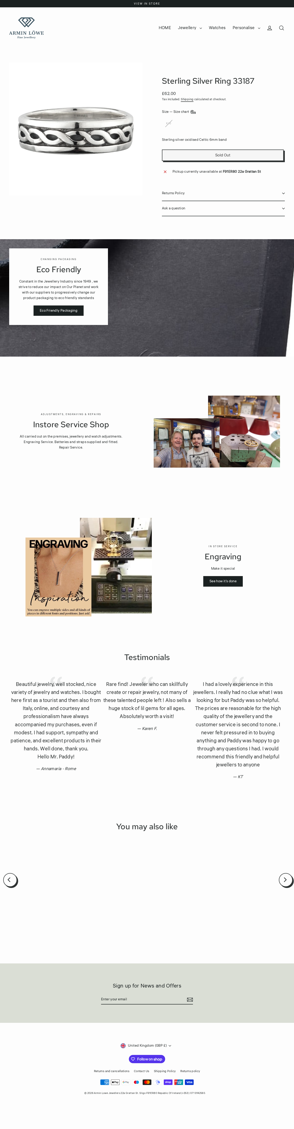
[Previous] (10, 880)
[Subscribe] (189, 999)
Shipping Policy (165, 1071)
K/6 (168, 123)
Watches (217, 28)
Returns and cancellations (111, 1071)
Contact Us (141, 1071)
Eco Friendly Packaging (58, 310)
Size (176, 111)
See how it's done (223, 581)
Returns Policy (173, 193)
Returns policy (190, 1071)
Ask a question (173, 208)
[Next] (286, 880)
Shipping (187, 99)
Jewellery (187, 28)
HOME (165, 28)
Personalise (244, 28)
